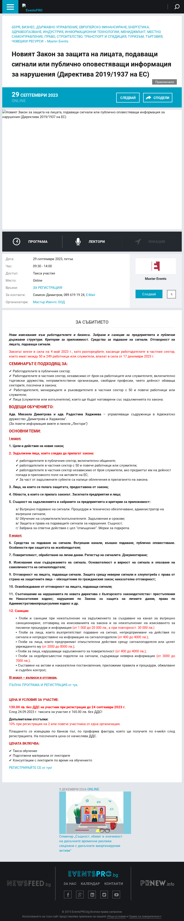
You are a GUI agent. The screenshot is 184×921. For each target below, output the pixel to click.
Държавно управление (57, 27)
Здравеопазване (27, 31)
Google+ (80, 894)
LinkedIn (92, 894)
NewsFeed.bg (28, 883)
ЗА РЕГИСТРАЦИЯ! (47, 287)
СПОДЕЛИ (161, 97)
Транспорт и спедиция (105, 36)
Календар (90, 883)
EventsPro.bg (93, 874)
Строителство (70, 36)
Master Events (57, 41)
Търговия (153, 36)
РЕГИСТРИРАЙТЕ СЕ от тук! (30, 767)
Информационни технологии (92, 31)
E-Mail (90, 294)
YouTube (116, 894)
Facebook (68, 894)
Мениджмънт (133, 31)
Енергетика (138, 27)
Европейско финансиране (103, 27)
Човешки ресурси (28, 41)
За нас (70, 883)
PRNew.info (157, 883)
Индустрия (53, 31)
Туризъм (136, 36)
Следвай (128, 97)
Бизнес (28, 27)
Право (49, 36)
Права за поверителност (145, 916)
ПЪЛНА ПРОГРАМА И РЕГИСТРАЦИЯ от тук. (43, 684)
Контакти (113, 883)
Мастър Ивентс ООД (49, 302)
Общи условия (116, 916)
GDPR (16, 27)
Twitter (104, 894)
